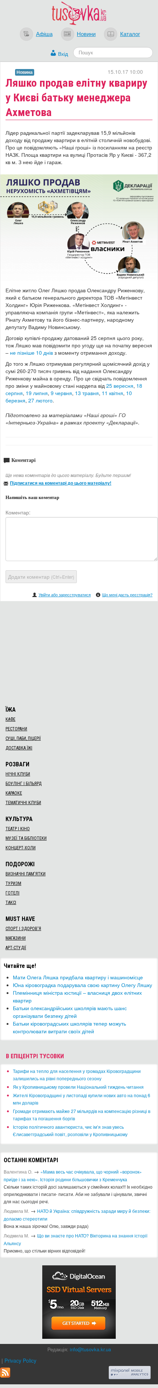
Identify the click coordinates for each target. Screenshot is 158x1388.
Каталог (130, 33)
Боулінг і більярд (24, 783)
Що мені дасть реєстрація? (127, 594)
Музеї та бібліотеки (26, 838)
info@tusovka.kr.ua (90, 1349)
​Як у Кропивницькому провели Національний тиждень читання (78, 1087)
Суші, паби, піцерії (23, 738)
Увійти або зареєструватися (65, 594)
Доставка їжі (19, 748)
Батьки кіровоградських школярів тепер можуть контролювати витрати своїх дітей (69, 1027)
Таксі (11, 902)
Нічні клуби (18, 774)
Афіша (44, 33)
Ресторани (16, 728)
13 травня (87, 393)
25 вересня (119, 385)
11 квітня (112, 393)
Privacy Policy (20, 1360)
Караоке (14, 793)
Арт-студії (16, 947)
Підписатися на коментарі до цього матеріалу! (60, 483)
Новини (86, 33)
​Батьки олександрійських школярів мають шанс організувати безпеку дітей (70, 1011)
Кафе (10, 719)
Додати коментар (41, 576)
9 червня (61, 393)
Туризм (13, 883)
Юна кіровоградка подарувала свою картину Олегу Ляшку (82, 984)
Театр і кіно (18, 828)
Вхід (63, 53)
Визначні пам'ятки (26, 873)
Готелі (12, 893)
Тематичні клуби (23, 802)
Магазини (16, 938)
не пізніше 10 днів (31, 352)
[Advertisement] (79, 652)
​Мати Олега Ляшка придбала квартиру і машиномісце (78, 977)
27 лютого (40, 400)
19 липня (37, 393)
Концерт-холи (21, 847)
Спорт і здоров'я (23, 928)
